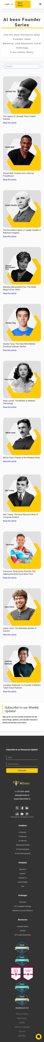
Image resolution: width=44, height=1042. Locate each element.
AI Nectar (22, 832)
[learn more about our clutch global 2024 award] (22, 987)
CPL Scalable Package (22, 906)
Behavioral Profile (22, 845)
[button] (8, 4)
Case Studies (23, 882)
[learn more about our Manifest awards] (22, 973)
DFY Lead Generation (23, 935)
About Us (22, 869)
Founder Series (22, 926)
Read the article (9, 123)
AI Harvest (23, 841)
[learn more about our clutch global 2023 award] (22, 960)
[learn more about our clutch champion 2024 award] (22, 999)
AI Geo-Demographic (22, 853)
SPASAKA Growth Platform (22, 911)
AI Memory (23, 836)
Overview (22, 902)
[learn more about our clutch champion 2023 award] (22, 948)
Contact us (22, 878)
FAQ (22, 886)
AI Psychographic (22, 849)
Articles (22, 931)
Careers (23, 874)
